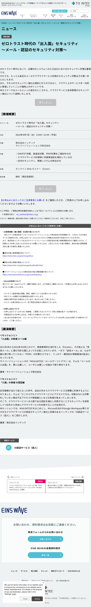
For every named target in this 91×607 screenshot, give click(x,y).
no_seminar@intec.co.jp (27, 214)
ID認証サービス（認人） (26, 447)
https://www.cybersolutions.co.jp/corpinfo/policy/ (22, 274)
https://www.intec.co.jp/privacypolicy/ (18, 256)
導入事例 (53, 16)
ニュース (22, 16)
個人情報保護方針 (63, 580)
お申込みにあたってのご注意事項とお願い (22, 200)
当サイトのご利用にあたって (42, 580)
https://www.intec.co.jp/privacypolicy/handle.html (23, 265)
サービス (24, 571)
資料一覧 (45, 555)
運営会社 (25, 580)
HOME (3, 23)
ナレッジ (61, 16)
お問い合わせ (61, 11)
